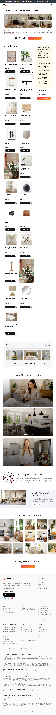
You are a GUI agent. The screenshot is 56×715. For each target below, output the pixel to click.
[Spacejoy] (9, 5)
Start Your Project (35, 38)
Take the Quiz (36, 504)
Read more (11, 33)
